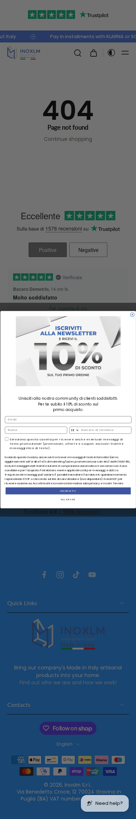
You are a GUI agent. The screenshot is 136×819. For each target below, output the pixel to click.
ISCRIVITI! (68, 491)
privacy (94, 483)
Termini (117, 483)
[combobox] (74, 430)
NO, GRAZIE (68, 499)
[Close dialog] (132, 315)
